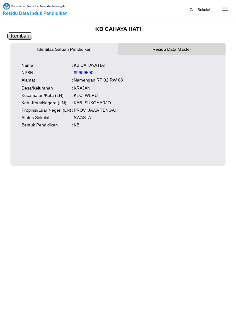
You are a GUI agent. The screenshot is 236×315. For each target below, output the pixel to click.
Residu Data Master (171, 49)
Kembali (20, 35)
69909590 (83, 72)
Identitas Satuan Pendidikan (64, 49)
